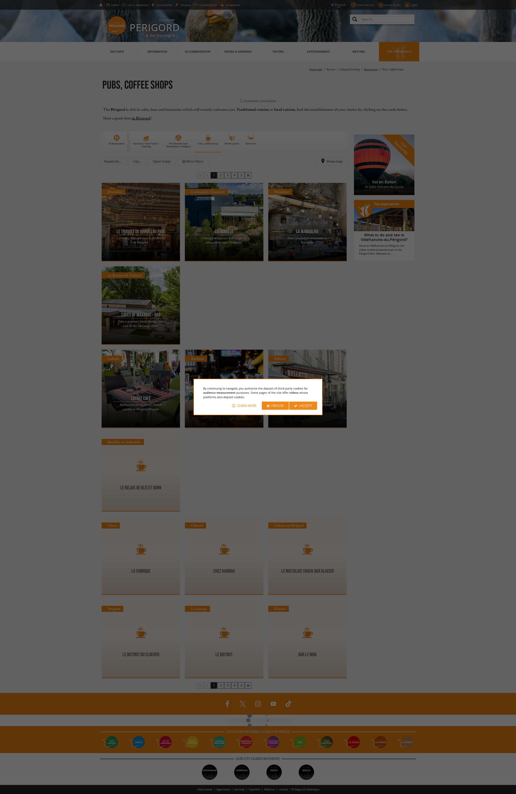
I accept (305, 405)
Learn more (247, 405)
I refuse (277, 405)
